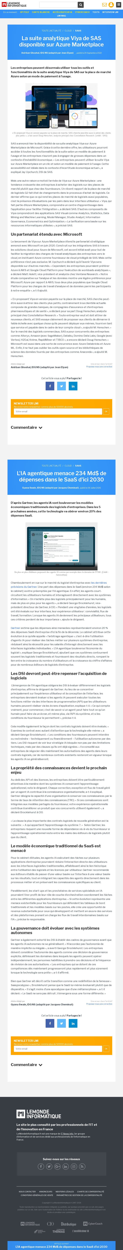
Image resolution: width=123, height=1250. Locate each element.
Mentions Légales (65, 1192)
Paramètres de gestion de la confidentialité (79, 1195)
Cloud (68, 30)
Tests (95, 12)
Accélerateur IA (62, 12)
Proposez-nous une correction (99, 367)
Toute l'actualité (51, 30)
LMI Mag (61, 16)
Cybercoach (82, 12)
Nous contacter (27, 1192)
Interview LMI (110, 12)
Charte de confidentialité (90, 1192)
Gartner (15, 627)
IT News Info (67, 1133)
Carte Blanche (41, 12)
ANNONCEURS (45, 1192)
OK (106, 411)
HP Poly (24, 12)
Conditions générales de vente (37, 1195)
